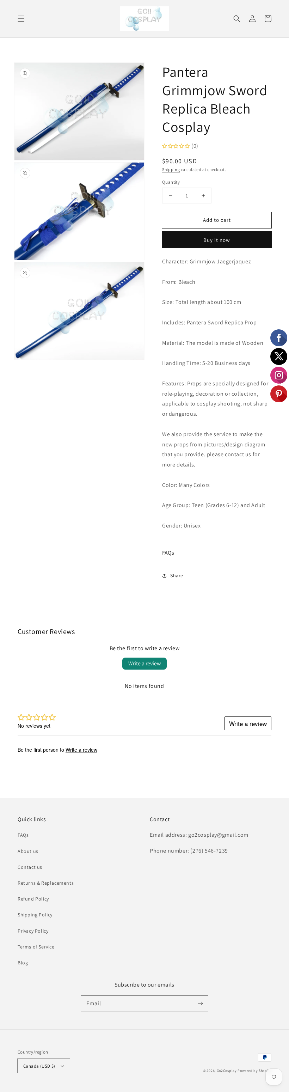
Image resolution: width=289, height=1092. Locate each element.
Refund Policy (33, 899)
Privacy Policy (33, 931)
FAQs (168, 552)
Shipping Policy (35, 914)
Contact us (30, 867)
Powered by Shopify (254, 1070)
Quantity (171, 182)
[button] (21, 18)
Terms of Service (36, 947)
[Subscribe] (200, 1003)
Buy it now (216, 240)
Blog (23, 962)
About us (28, 851)
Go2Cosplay (227, 1070)
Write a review (144, 663)
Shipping (171, 169)
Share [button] (176, 575)
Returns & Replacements (46, 883)
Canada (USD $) (39, 1066)
